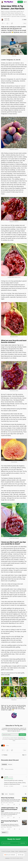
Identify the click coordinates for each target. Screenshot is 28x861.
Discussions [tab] (11, 794)
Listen (25, 19)
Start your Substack (10, 854)
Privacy (12, 851)
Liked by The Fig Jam (9, 778)
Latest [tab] (6, 794)
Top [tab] (2, 794)
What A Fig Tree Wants (7, 797)
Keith (5, 777)
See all (4, 832)
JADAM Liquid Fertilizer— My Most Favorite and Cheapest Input (9, 809)
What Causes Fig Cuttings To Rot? (9, 821)
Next (23, 755)
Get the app (20, 854)
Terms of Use (20, 737)
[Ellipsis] (26, 777)
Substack (7, 858)
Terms (16, 851)
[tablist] (7, 764)
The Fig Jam (6, 18)
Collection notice (22, 851)
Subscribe (20, 2)
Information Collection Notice (15, 739)
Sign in (25, 2)
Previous (5, 755)
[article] (14, 801)
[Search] (25, 794)
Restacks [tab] (10, 764)
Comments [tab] (4, 764)
